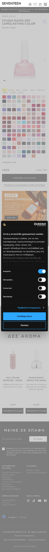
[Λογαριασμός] (30, 4)
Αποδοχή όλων (24, 316)
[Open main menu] (45, 4)
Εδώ (33, 261)
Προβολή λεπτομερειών (29, 308)
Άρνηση (24, 325)
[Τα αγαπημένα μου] (35, 4)
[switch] (42, 280)
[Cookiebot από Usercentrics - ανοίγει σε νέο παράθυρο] (34, 224)
